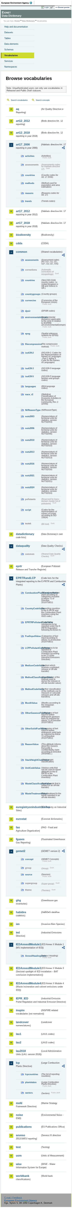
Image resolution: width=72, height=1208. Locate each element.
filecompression (33, 344)
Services (8, 61)
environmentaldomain (33, 317)
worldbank (22, 1176)
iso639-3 (29, 368)
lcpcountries (31, 1074)
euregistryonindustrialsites (28, 807)
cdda (19, 243)
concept (29, 859)
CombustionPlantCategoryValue (33, 593)
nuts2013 (29, 452)
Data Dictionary (28, 21)
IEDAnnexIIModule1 (28, 944)
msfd (19, 1103)
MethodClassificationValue (33, 677)
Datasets (8, 32)
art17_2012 (23, 211)
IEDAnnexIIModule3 (28, 968)
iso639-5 (29, 376)
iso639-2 (29, 353)
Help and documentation (16, 26)
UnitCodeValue (32, 768)
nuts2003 (29, 416)
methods (29, 183)
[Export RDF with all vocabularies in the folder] (63, 148)
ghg (18, 900)
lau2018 (21, 1051)
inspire (20, 1010)
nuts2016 (29, 463)
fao (18, 827)
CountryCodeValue (33, 608)
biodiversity (23, 234)
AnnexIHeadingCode (33, 956)
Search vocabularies (19, 100)
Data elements (11, 44)
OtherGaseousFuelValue (33, 713)
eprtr (19, 566)
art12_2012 (23, 120)
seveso (20, 1135)
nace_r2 (29, 394)
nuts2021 (29, 475)
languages (30, 386)
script (28, 510)
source (28, 874)
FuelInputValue (33, 636)
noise (19, 1115)
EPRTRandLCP (26, 578)
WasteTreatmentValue (33, 793)
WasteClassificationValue (33, 783)
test (18, 1147)
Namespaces (10, 66)
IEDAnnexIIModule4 (28, 983)
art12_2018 (23, 132)
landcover (22, 1022)
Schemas (9, 49)
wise (19, 1164)
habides (21, 912)
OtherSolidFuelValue (33, 728)
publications (24, 1126)
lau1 (18, 1034)
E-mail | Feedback (13, 1197)
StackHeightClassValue (33, 760)
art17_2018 (23, 223)
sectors (29, 1093)
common (21, 251)
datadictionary (25, 534)
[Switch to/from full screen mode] (52, 7)
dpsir (27, 311)
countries (30, 175)
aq (17, 109)
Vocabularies (11, 55)
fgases (20, 839)
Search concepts (43, 100)
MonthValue (31, 703)
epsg (27, 333)
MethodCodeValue (33, 689)
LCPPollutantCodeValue (33, 648)
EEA (18, 2)
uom (19, 1155)
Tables (7, 38)
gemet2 (20, 851)
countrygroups (32, 294)
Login (46, 7)
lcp (18, 1062)
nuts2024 (29, 487)
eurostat (21, 818)
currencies (30, 300)
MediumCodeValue (33, 665)
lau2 (18, 1042)
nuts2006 (29, 428)
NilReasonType (33, 410)
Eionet (17, 21)
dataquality (23, 545)
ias (18, 924)
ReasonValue (32, 744)
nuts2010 (29, 440)
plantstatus (31, 1082)
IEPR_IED (22, 998)
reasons (29, 193)
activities (29, 156)
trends (28, 201)
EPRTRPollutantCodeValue (33, 622)
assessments (32, 260)
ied (18, 932)
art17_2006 (23, 144)
